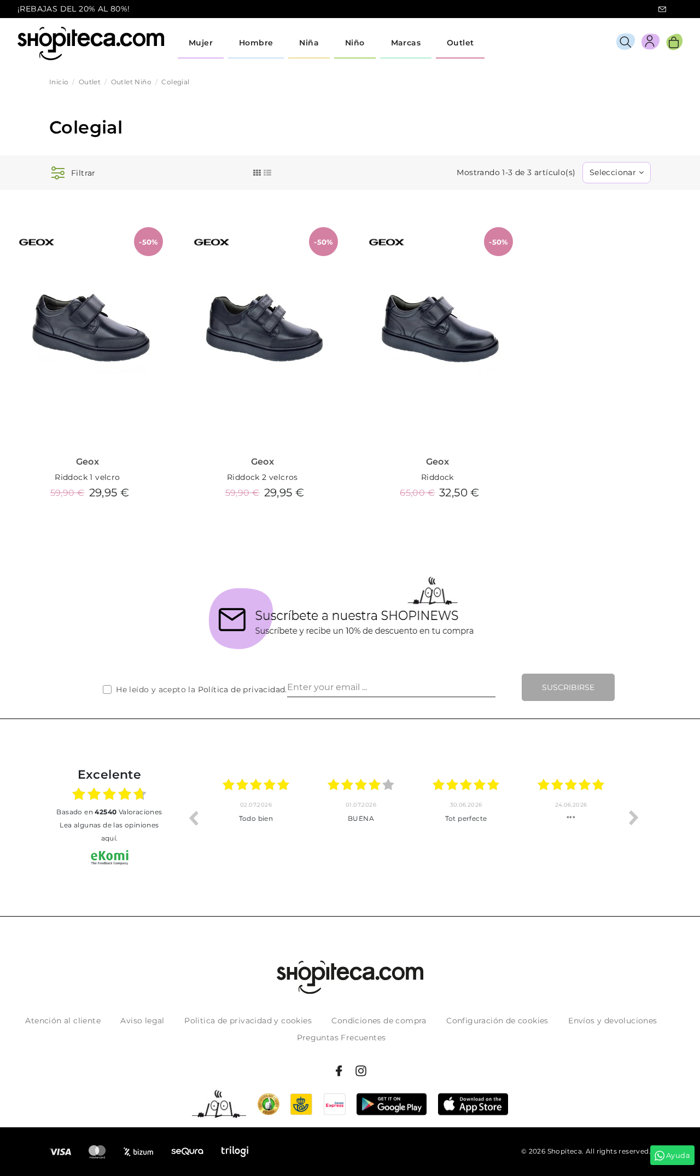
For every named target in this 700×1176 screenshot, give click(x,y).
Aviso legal (142, 1021)
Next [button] (634, 817)
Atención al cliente (63, 1021)
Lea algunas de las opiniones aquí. (109, 831)
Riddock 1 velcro (87, 477)
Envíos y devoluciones (612, 1021)
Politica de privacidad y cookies (248, 1021)
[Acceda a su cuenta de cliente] (650, 43)
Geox (88, 461)
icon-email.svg (662, 9)
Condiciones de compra (378, 1021)
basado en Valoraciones (109, 812)
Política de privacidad (241, 689)
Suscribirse (568, 687)
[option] (271, 818)
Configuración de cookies (497, 1021)
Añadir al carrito (88, 518)
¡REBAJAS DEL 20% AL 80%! (74, 9)
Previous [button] (193, 817)
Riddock (437, 477)
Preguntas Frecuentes (341, 1037)
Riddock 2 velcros (262, 477)
